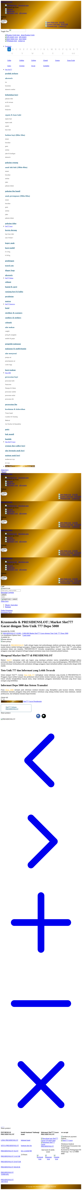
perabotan (9, 296)
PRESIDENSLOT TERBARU (7, 1173)
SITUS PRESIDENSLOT (10, 1145)
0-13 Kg (7, 252)
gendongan (9, 261)
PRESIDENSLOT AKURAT (7, 1180)
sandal (7, 126)
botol (7, 308)
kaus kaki (8, 130)
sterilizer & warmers (13, 313)
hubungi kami (25, 1140)
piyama (7, 106)
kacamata (8, 86)
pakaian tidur (9, 98)
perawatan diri (9, 399)
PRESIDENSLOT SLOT (9, 1151)
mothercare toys (10, 459)
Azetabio (46, 66)
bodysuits (8, 109)
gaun (6, 146)
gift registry (23, 13)
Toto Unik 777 (29, 675)
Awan (33, 66)
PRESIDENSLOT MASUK (10, 1167)
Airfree (33, 60)
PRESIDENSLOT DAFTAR (11, 1162)
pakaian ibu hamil (12, 191)
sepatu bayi (8, 119)
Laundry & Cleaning (11, 417)
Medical (7, 420)
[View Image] (1, 1126)
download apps (23, 5)
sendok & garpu (10, 338)
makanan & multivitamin (15, 349)
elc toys (7, 463)
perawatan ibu (11, 404)
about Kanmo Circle (27, 35)
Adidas (21, 60)
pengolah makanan (13, 344)
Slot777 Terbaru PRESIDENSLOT (12, 708)
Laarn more (26, 635)
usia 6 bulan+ (9, 238)
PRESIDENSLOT (17, 645)
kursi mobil (10, 248)
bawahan (7, 142)
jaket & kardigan (10, 153)
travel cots (9, 265)
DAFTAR (64, 24)
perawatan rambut (10, 392)
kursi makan (10, 370)
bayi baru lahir (9, 234)
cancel (4, 594)
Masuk (4, 472)
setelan (7, 150)
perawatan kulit (9, 381)
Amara (57, 60)
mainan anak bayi (12, 455)
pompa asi (8, 357)
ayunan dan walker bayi (15, 446)
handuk (8, 439)
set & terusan (9, 102)
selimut (8, 282)
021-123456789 (26, 1151)
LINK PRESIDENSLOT (9, 1140)
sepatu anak (8, 122)
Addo (9, 60)
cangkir (7, 331)
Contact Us (62, 26)
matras (8, 301)
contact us (21, 41)
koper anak (10, 243)
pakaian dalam (9, 186)
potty (7, 429)
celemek (8, 322)
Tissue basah (9, 413)
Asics (9, 66)
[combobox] (11, 590)
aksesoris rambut (10, 89)
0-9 (73, 53)
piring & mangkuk (10, 335)
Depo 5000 (9, 690)
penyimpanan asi (10, 361)
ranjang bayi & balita (14, 292)
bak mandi (9, 434)
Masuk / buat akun (11, 605)
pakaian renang (11, 162)
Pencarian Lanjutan (7, 592)
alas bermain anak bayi (14, 451)
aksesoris (7, 157)
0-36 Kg (7, 255)
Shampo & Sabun (10, 388)
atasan (7, 139)
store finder (22, 39)
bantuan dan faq (26, 1145)
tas (6, 82)
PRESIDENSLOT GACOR (10, 1156)
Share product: (6, 713)
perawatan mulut (10, 395)
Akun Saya (4, 470)
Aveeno (21, 66)
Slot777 (9, 660)
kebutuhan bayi (11, 95)
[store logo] (17, 31)
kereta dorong (11, 230)
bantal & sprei (11, 287)
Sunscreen (8, 384)
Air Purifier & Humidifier (13, 424)
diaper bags (10, 270)
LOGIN (61, 22)
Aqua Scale (71, 60)
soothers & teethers (13, 318)
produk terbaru (11, 73)
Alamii (45, 60)
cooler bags (8, 364)
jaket (6, 182)
